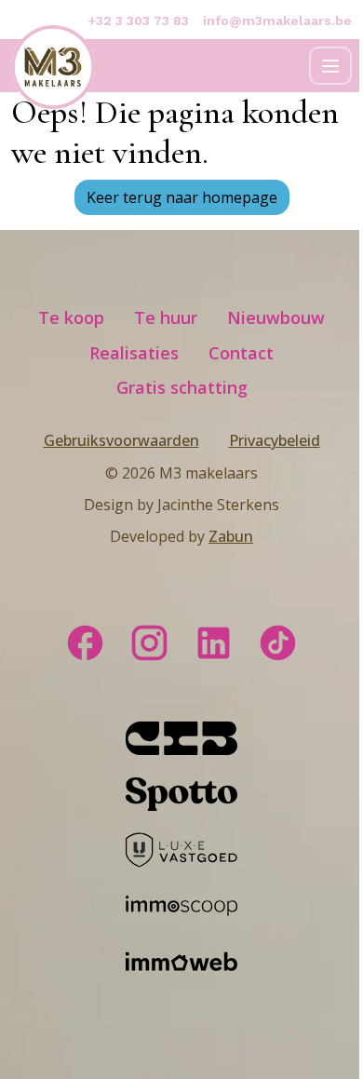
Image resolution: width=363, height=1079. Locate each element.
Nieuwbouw (276, 317)
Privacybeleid (274, 440)
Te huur (165, 317)
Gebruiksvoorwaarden (121, 440)
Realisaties (134, 353)
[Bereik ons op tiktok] (278, 641)
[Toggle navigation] (330, 66)
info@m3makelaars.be (277, 20)
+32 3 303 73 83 (138, 20)
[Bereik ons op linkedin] (214, 641)
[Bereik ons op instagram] (149, 641)
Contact (241, 353)
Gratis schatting (182, 387)
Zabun (230, 536)
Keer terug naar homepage (182, 197)
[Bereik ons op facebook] (85, 641)
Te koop (71, 317)
